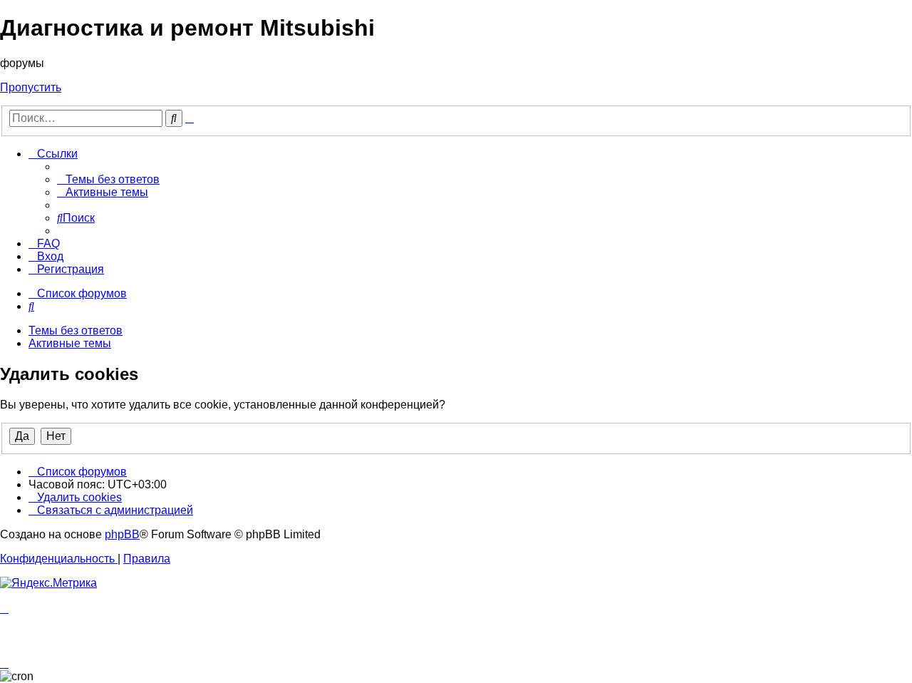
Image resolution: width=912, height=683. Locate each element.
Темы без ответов (75, 330)
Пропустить (30, 87)
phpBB (122, 534)
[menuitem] (108, 179)
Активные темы (69, 343)
